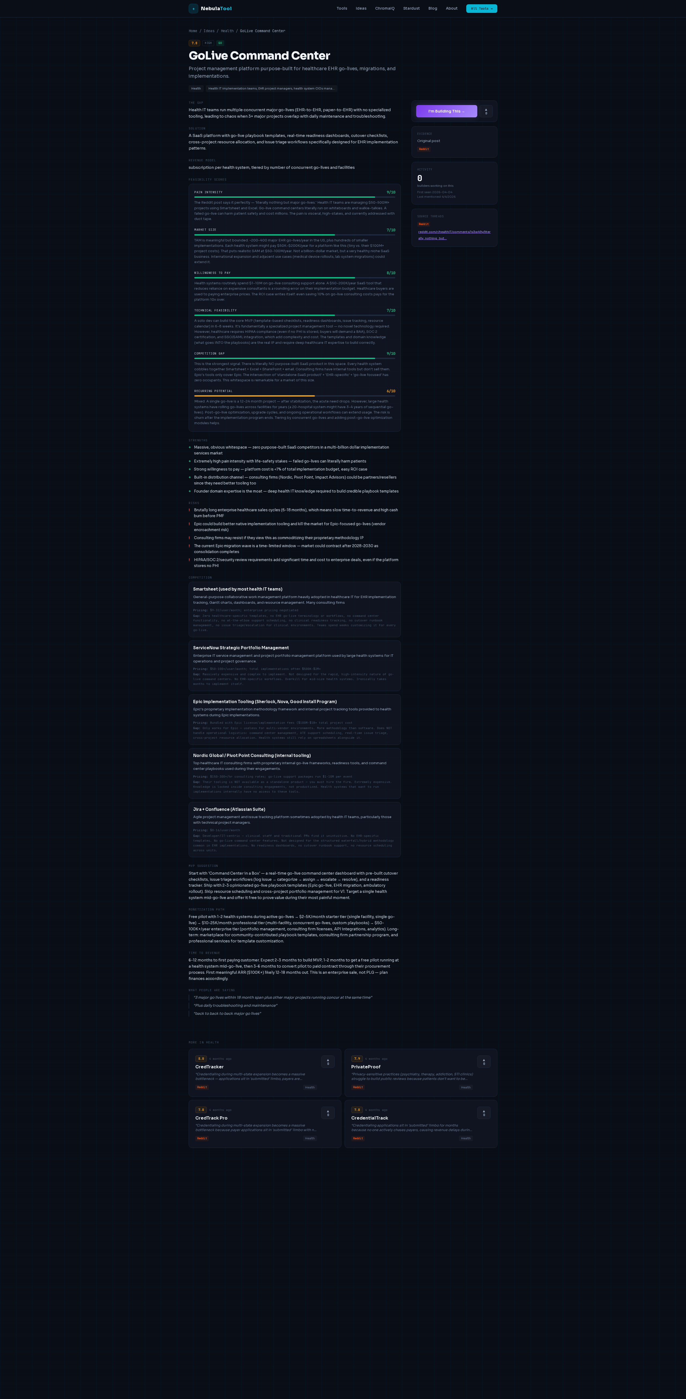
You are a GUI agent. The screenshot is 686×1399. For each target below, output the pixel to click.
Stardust (411, 8)
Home (193, 30)
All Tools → (482, 8)
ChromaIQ (385, 8)
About (452, 8)
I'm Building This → (446, 111)
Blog (432, 8)
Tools (342, 8)
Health (227, 30)
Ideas (361, 8)
